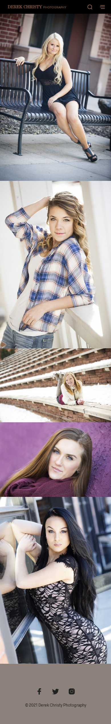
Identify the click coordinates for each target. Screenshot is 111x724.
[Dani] (55, 97)
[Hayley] (55, 385)
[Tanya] (55, 459)
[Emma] (55, 264)
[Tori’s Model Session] (55, 580)
